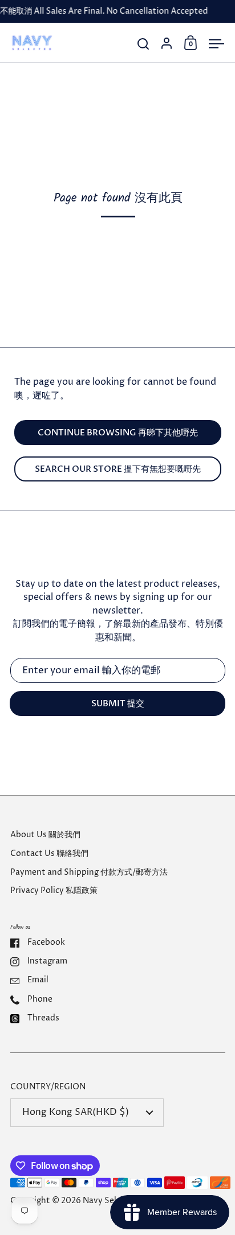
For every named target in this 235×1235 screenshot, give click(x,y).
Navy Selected (111, 1201)
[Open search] (143, 44)
